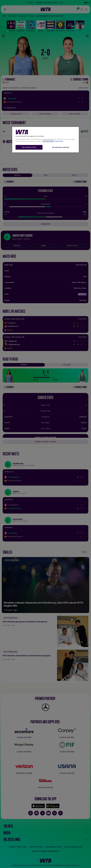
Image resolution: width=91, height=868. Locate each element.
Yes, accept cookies (29, 147)
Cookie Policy (48, 141)
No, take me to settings (60, 147)
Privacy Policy (58, 141)
